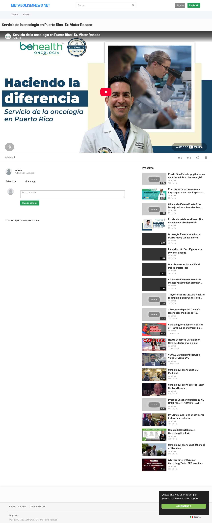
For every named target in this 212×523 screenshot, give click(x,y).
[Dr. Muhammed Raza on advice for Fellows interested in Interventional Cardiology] (154, 419)
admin (18, 170)
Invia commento (30, 203)
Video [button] (26, 14)
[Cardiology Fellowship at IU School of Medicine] (154, 449)
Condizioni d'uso (37, 506)
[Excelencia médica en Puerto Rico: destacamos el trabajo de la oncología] (154, 224)
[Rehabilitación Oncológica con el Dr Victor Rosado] (154, 254)
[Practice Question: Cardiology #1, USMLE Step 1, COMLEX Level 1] (154, 404)
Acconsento (183, 506)
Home (15, 14)
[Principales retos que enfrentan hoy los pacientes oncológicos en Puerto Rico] (154, 194)
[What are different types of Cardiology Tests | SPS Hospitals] (154, 465)
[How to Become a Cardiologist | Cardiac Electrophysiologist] (154, 344)
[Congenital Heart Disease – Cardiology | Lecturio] (154, 435)
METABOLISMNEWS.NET (30, 5)
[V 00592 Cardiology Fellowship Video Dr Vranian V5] (154, 359)
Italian (196, 517)
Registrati (193, 5)
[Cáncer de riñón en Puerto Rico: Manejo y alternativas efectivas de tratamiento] (154, 209)
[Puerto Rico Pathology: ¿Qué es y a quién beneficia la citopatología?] (154, 179)
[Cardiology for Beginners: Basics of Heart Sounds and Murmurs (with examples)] (154, 329)
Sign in (180, 5)
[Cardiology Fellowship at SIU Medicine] (154, 374)
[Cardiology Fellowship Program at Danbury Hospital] (154, 389)
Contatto (22, 506)
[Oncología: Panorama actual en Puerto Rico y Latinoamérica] (154, 239)
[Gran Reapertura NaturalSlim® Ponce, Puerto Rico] (154, 269)
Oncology (30, 181)
